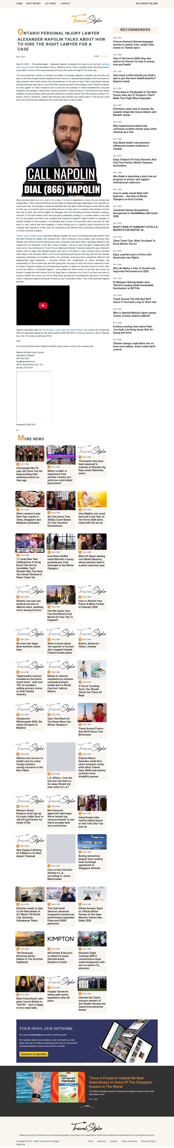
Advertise (101, 1144)
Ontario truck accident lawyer (29, 236)
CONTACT (66, 3)
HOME (19, 3)
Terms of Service (129, 1144)
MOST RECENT (33, 3)
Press (90, 1144)
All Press (50, 3)
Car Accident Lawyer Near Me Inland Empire (63, 330)
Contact (113, 1144)
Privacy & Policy (148, 1144)
